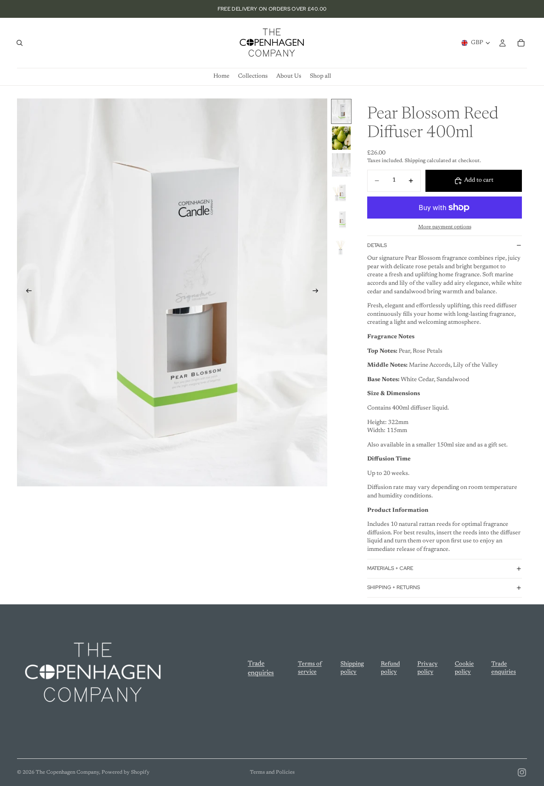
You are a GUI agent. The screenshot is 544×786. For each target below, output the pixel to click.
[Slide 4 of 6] (341, 191)
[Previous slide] (26, 292)
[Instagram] (522, 772)
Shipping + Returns (393, 587)
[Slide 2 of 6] (341, 138)
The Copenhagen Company (67, 772)
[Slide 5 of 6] (341, 218)
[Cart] (521, 43)
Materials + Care (390, 568)
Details (377, 245)
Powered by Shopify (126, 772)
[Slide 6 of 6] (341, 245)
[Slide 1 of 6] (341, 111)
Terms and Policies (272, 772)
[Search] (19, 43)
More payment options (444, 227)
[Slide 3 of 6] (341, 165)
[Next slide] (318, 292)
